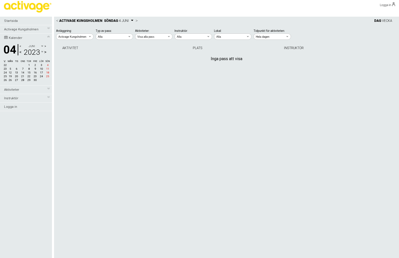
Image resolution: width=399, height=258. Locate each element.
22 (5, 65)
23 (5, 68)
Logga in (10, 107)
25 (5, 76)
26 (5, 80)
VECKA (387, 21)
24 (5, 72)
